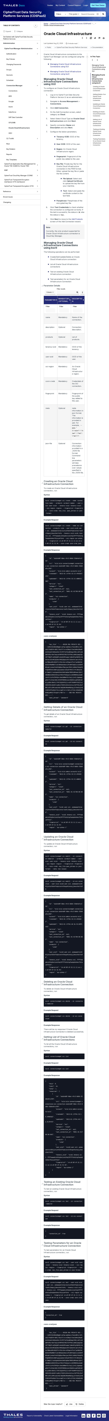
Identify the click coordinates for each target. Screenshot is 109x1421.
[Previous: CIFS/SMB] (82, 38)
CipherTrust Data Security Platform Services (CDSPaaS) (70, 23)
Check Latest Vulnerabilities (53, 1416)
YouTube (99, 1416)
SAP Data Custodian (15, 117)
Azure (11, 107)
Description (77, 300)
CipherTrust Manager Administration (18, 48)
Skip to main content (9, 2)
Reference (7, 191)
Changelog (7, 202)
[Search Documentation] (103, 14)
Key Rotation (10, 149)
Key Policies (10, 59)
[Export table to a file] (82, 292)
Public (49, 47)
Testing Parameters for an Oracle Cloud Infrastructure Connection (99, 142)
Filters (58, 14)
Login (86, 5)
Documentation (97, 47)
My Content (60, 5)
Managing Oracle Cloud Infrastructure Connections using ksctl (98, 79)
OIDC (10, 133)
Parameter (50, 300)
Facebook (94, 1416)
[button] (78, 14)
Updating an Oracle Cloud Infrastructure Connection (99, 106)
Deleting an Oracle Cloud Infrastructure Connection (99, 114)
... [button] (94, 23)
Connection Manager (14, 85)
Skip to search (26, 2)
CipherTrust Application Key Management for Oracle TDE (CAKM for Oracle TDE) (20, 165)
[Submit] (77, 292)
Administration (9, 43)
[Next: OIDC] (87, 38)
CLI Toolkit (10, 138)
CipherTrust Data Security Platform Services (71, 47)
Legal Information (71, 1416)
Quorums (9, 75)
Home (46, 23)
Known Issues (8, 197)
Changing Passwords (13, 64)
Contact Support (74, 5)
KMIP (6, 170)
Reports (9, 154)
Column (49, 292)
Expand (8, 31)
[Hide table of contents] (35, 25)
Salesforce (12, 112)
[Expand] (92, 60)
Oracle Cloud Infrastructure (19, 128)
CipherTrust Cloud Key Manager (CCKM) (18, 175)
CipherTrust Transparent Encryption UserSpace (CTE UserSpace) (16, 181)
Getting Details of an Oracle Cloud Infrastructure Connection (99, 97)
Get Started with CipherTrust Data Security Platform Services (18, 38)
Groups (8, 70)
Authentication (11, 54)
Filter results (61, 289)
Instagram (104, 1416)
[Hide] (87, 57)
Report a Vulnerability (34, 1416)
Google (11, 101)
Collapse (19, 31)
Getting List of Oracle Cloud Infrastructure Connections (97, 122)
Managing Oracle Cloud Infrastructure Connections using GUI (99, 68)
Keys (8, 144)
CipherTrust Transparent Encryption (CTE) (19, 186)
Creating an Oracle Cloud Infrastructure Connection (99, 88)
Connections (13, 91)
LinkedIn (83, 1416)
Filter (48, 306)
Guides (50, 5)
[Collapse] (97, 60)
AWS (10, 96)
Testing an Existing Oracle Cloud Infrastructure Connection (99, 132)
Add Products (77, 219)
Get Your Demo (98, 5)
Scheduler (10, 80)
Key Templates (11, 160)
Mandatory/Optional (64, 300)
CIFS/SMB (12, 122)
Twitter (88, 1416)
